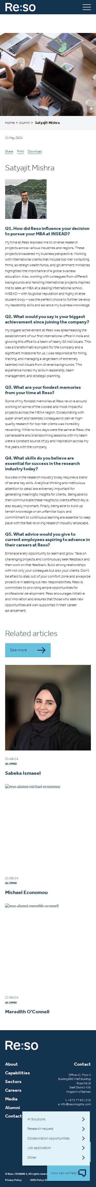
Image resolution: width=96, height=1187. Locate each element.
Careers (13, 1090)
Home (10, 123)
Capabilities (17, 1073)
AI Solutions (36, 1119)
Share (9, 151)
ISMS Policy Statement (43, 1180)
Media (11, 1099)
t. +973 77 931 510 (78, 1100)
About (11, 1064)
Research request (40, 1128)
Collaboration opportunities (48, 1138)
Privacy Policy (13, 1180)
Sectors (13, 1081)
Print (20, 151)
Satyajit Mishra (47, 123)
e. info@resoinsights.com (74, 1104)
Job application (39, 1148)
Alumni (24, 123)
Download (35, 151)
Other (31, 1157)
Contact (13, 1116)
